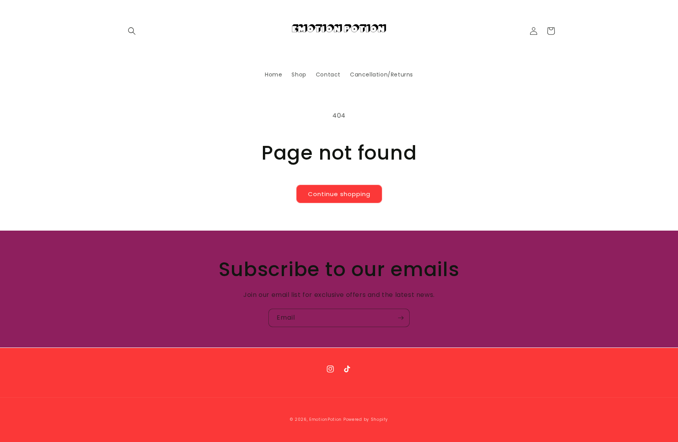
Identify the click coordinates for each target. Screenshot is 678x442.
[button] (131, 31)
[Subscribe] (400, 318)
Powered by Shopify (365, 419)
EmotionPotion (325, 419)
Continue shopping (339, 194)
